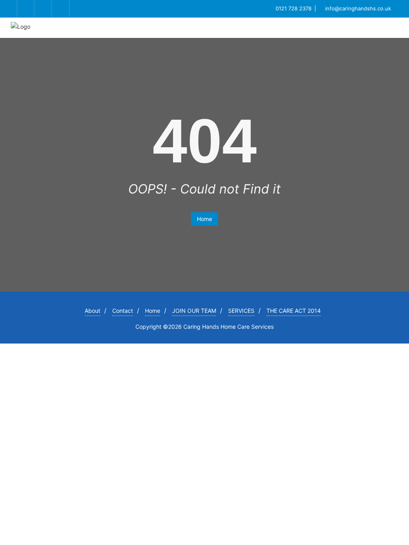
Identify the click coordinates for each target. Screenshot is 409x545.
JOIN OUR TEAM (194, 310)
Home (204, 218)
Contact (122, 310)
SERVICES (241, 310)
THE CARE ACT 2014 (293, 310)
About (92, 310)
